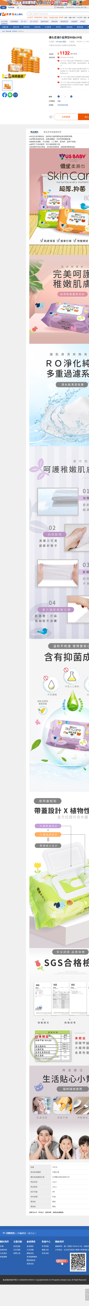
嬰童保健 (80, 27)
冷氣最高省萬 (53, 17)
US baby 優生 (61, 41)
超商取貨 (4, 24)
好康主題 (5, 27)
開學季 (61, 17)
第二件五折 (34, 21)
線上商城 (4, 21)
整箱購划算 (64, 21)
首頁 (3, 31)
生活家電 (48, 27)
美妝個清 (69, 27)
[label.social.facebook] (4, 95)
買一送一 (24, 21)
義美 (85, 17)
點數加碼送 (44, 21)
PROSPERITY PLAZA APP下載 (76, 7)
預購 (59, 101)
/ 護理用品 (21, 31)
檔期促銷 (54, 21)
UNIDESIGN (38, 17)
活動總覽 (74, 21)
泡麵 (70, 17)
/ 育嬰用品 (14, 31)
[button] (15, 95)
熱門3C (58, 27)
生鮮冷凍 (16, 27)
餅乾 (66, 17)
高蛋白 (45, 17)
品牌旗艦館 (14, 21)
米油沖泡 (37, 27)
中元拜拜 (30, 17)
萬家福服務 (60, 7)
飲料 (74, 17)
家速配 (82, 21)
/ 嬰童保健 (8, 31)
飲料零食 (27, 27)
